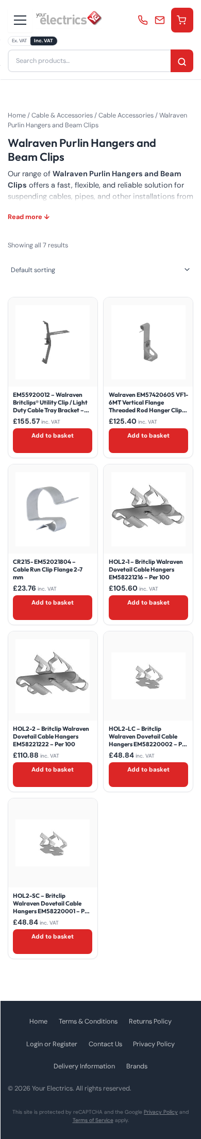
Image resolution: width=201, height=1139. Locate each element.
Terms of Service (93, 1120)
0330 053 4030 (144, 20)
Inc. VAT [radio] (43, 41)
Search (182, 61)
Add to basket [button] (52, 435)
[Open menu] (20, 20)
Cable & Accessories (62, 115)
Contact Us (105, 1044)
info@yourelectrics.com (161, 20)
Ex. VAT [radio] (19, 41)
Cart (182, 20)
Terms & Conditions (88, 1021)
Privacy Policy (154, 1044)
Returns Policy (150, 1021)
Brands (136, 1066)
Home (17, 115)
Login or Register (51, 1044)
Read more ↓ (28, 216)
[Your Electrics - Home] (69, 20)
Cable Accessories (126, 115)
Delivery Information (84, 1066)
